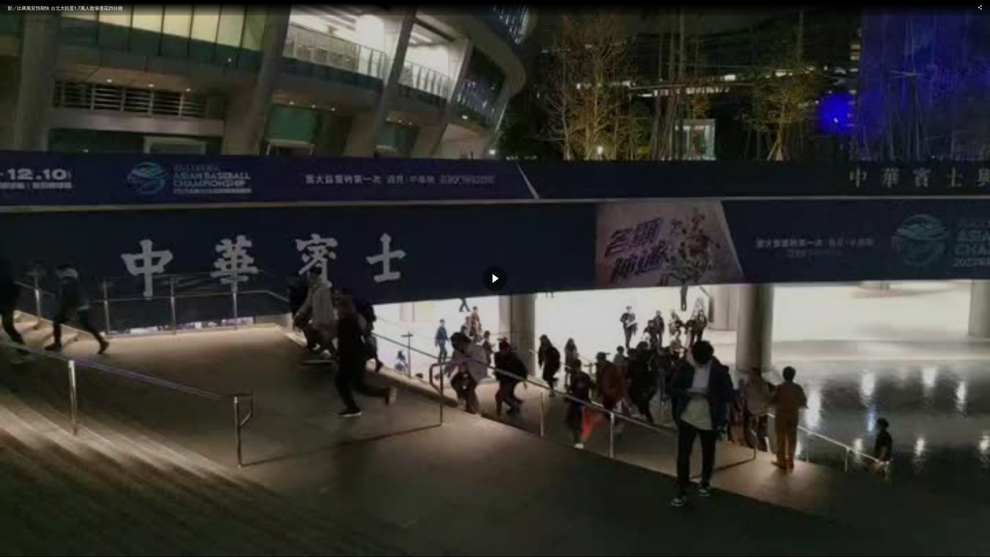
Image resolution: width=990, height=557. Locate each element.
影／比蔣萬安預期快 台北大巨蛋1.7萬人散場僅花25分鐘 (65, 7)
